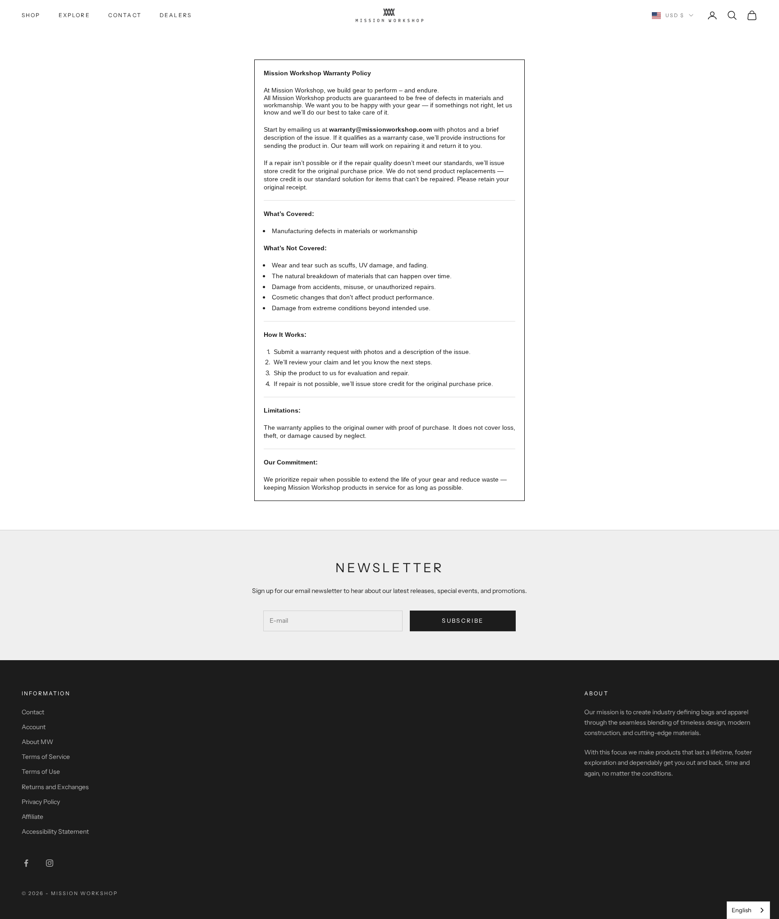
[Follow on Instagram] (49, 863)
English (742, 910)
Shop (31, 15)
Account (34, 727)
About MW (37, 742)
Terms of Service (46, 757)
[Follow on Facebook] (26, 863)
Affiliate (32, 817)
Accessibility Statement (55, 831)
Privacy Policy (41, 802)
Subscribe (462, 620)
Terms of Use (41, 771)
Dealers (176, 15)
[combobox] (748, 910)
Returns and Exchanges (55, 787)
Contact (125, 15)
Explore (74, 15)
